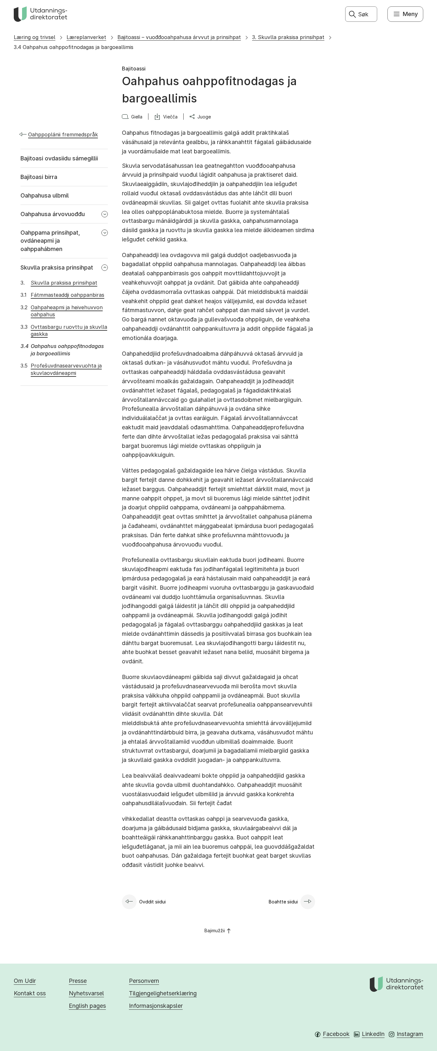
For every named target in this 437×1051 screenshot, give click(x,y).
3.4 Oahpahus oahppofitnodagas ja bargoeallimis (73, 47)
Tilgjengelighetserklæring (163, 993)
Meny (410, 14)
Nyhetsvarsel (86, 993)
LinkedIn (373, 1034)
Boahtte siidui (283, 901)
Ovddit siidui (152, 901)
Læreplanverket (86, 37)
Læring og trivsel (34, 37)
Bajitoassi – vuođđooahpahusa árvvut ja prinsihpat (179, 37)
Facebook (336, 1034)
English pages (87, 1005)
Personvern (144, 980)
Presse (78, 980)
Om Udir (25, 980)
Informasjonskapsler (156, 1005)
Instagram (410, 1034)
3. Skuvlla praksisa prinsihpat (288, 37)
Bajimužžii (214, 930)
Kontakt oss (30, 993)
